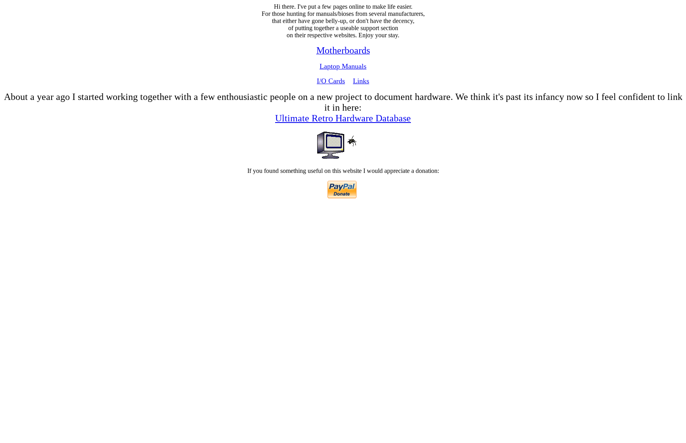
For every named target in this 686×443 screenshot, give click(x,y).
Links (361, 81)
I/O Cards (331, 81)
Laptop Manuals (343, 66)
